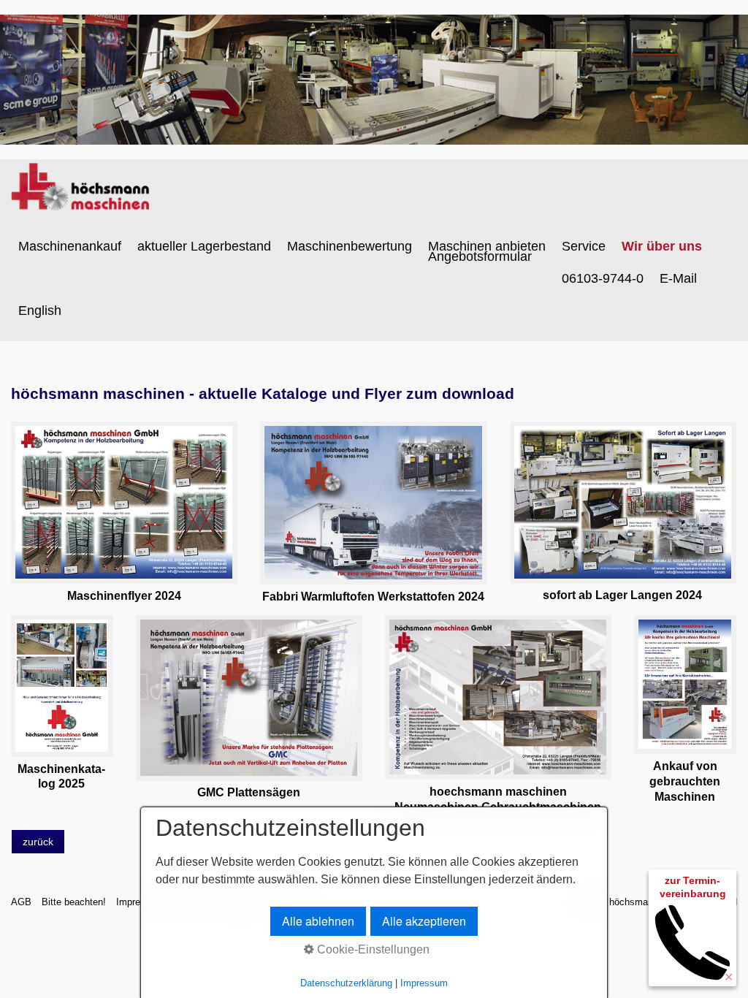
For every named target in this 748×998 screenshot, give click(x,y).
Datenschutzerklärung (346, 983)
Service (584, 246)
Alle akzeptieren (424, 921)
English (39, 310)
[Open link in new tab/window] (124, 502)
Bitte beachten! (74, 901)
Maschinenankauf (69, 246)
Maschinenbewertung (349, 246)
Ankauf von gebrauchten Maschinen (684, 781)
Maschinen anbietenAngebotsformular (487, 251)
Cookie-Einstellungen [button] (372, 949)
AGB (21, 901)
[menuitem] (70, 246)
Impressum (424, 983)
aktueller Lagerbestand (204, 246)
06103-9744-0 (603, 278)
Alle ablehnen (318, 921)
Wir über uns (662, 246)
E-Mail (678, 278)
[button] (38, 841)
